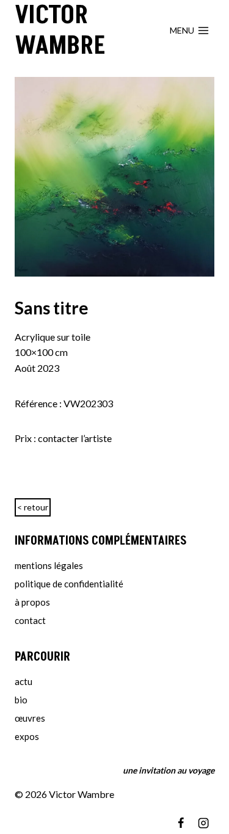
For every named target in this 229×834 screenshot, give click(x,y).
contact (30, 620)
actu (23, 681)
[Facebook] (181, 823)
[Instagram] (203, 823)
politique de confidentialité (69, 583)
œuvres (30, 718)
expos (27, 736)
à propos (32, 601)
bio (21, 699)
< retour (32, 507)
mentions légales (49, 565)
